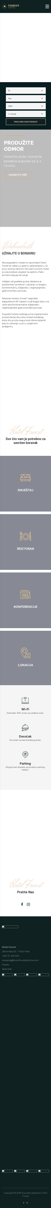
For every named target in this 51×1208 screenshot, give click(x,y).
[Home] (12, 6)
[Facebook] (22, 904)
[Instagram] (28, 904)
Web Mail (7, 969)
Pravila (5, 964)
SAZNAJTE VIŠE (18, 175)
